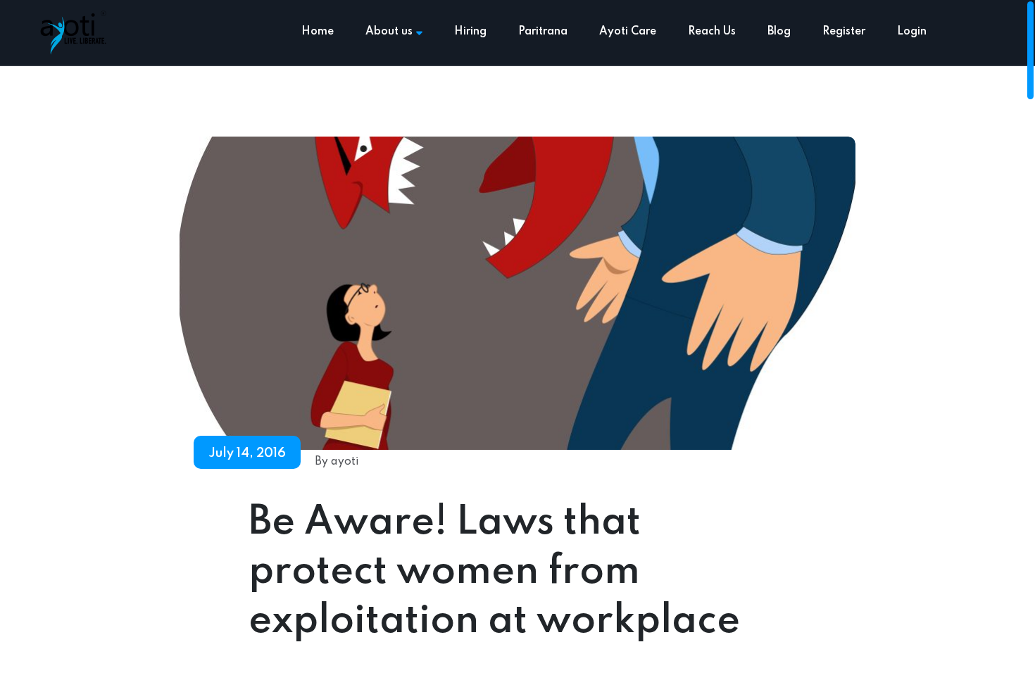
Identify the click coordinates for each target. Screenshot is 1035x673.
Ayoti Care (627, 31)
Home (317, 31)
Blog (779, 31)
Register (843, 31)
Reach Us (712, 31)
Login (912, 31)
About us (389, 31)
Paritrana (542, 31)
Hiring (470, 31)
